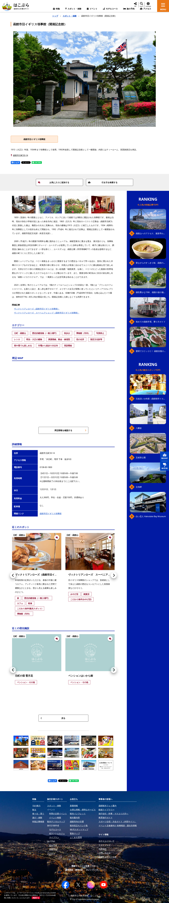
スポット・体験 (70, 16)
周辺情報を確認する (63, 430)
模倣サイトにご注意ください (84, 866)
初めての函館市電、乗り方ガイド (150, 321)
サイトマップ (92, 869)
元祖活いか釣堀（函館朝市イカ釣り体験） (151, 398)
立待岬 (139, 487)
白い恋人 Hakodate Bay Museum (151, 516)
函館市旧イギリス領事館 (34, 139)
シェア (16, 162)
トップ (55, 16)
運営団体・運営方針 (74, 869)
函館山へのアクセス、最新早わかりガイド (151, 233)
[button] (13, 575)
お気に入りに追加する (59, 182)
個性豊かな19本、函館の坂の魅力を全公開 (151, 292)
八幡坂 (139, 428)
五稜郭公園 (141, 457)
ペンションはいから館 (80, 675)
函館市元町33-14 (20, 155)
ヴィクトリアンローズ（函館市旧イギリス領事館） (37, 308)
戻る (63, 718)
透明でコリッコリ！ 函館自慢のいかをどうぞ (151, 351)
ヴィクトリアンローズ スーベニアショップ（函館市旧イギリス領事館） (46, 312)
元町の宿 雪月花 (24, 675)
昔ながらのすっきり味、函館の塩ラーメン (151, 262)
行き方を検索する (110, 182)
